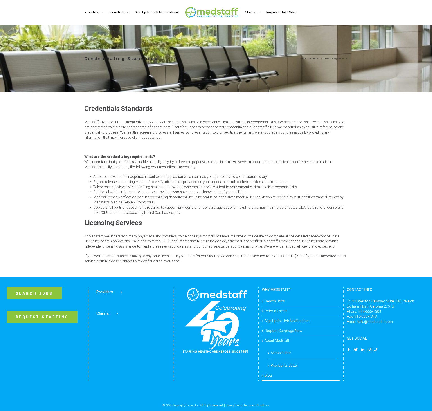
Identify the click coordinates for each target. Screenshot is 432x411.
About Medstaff (277, 340)
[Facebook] (349, 349)
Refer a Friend (276, 311)
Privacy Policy (233, 405)
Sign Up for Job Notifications (287, 321)
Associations (281, 353)
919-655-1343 (365, 316)
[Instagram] (369, 349)
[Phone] (375, 349)
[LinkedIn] (362, 349)
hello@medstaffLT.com (375, 321)
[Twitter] (356, 349)
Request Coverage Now (283, 330)
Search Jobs (275, 301)
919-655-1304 (370, 311)
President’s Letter (284, 365)
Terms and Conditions (257, 405)
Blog (268, 375)
